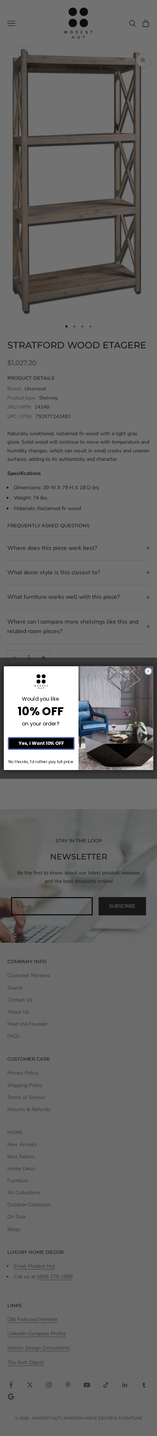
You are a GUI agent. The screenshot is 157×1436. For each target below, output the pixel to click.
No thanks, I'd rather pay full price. (41, 761)
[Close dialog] (148, 671)
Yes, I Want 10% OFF (41, 743)
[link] (41, 681)
